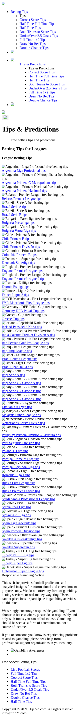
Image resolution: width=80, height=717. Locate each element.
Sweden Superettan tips (18, 547)
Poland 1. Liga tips (15, 451)
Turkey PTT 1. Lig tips (18, 555)
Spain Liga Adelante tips (19, 523)
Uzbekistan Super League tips (23, 571)
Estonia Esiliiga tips (15, 287)
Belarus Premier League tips (21, 199)
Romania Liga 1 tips (16, 475)
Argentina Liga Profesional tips (24, 170)
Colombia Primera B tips (19, 255)
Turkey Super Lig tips (17, 563)
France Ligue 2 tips (15, 295)
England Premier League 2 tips (23, 279)
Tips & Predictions (33, 64)
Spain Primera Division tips (21, 531)
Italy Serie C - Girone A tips (21, 383)
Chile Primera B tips (16, 239)
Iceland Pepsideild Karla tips (22, 327)
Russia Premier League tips (21, 491)
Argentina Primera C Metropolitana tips (29, 182)
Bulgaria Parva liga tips (18, 223)
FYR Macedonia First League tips (26, 303)
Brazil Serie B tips (14, 215)
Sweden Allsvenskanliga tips (22, 539)
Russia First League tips (18, 483)
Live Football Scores (25, 669)
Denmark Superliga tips (18, 263)
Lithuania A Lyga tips (17, 407)
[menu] (5, 117)
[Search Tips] (12, 105)
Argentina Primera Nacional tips (24, 190)
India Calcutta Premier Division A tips (28, 335)
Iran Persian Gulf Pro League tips (25, 343)
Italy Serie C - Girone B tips (21, 391)
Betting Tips (19, 12)
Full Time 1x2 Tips (33, 40)
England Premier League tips (22, 271)
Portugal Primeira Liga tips (20, 459)
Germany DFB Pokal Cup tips (23, 311)
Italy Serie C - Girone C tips (21, 399)
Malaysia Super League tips (21, 415)
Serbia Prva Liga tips (16, 507)
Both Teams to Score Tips (38, 32)
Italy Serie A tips (13, 375)
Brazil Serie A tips (14, 207)
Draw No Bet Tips (33, 44)
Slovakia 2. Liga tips (16, 515)
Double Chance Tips (34, 48)
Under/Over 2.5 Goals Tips (39, 36)
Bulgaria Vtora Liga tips (19, 231)
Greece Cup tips (13, 319)
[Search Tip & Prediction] (12, 52)
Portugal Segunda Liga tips (21, 467)
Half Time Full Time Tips (37, 24)
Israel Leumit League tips (19, 359)
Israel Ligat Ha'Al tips (17, 367)
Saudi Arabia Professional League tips (28, 499)
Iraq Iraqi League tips (17, 351)
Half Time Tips (30, 28)
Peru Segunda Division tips (21, 443)
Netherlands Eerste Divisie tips (23, 423)
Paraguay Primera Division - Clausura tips (31, 435)
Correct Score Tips (33, 20)
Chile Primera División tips (21, 247)
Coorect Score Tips (24, 677)
